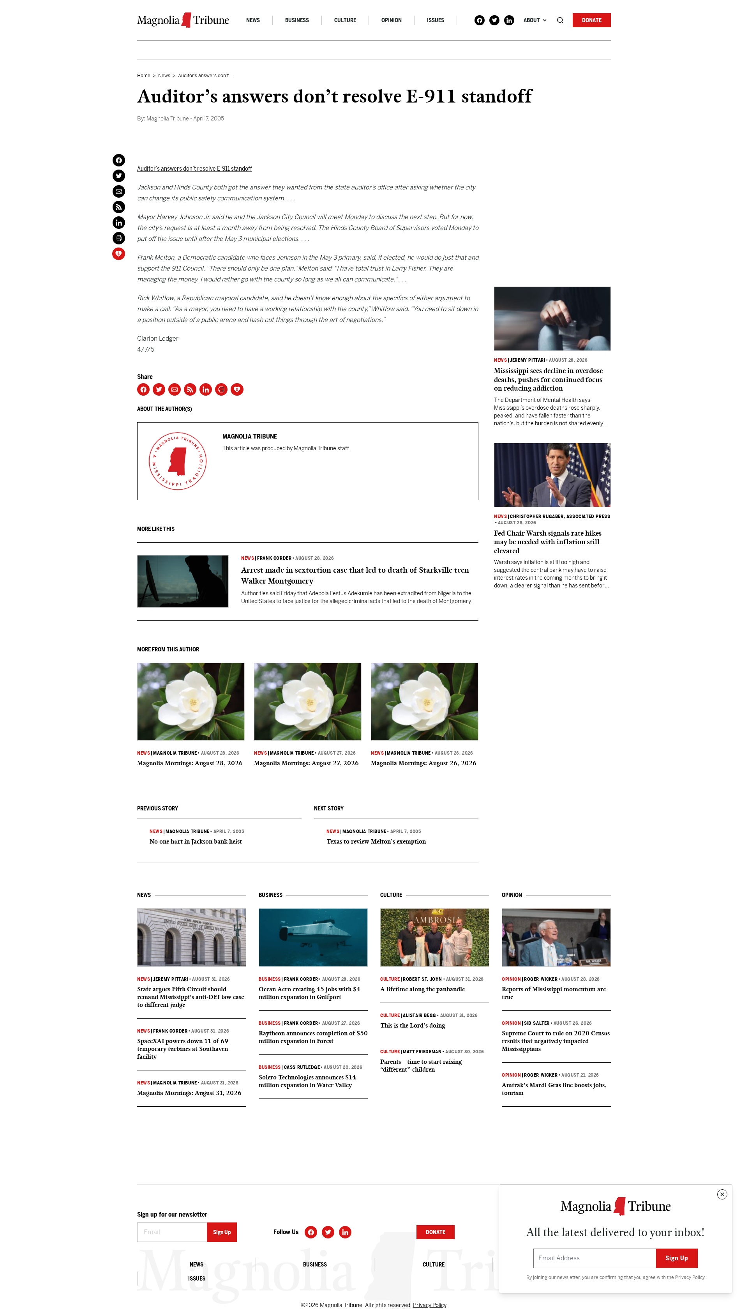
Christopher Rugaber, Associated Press (560, 516)
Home (143, 75)
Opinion (391, 20)
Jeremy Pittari (527, 360)
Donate (592, 20)
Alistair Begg (419, 1015)
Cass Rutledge (302, 1067)
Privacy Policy (690, 1277)
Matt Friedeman (422, 1051)
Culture (345, 20)
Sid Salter (537, 1023)
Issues (435, 20)
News (253, 20)
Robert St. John (422, 979)
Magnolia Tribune (175, 753)
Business (297, 20)
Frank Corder (274, 558)
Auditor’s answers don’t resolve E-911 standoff (194, 168)
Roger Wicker (540, 979)
